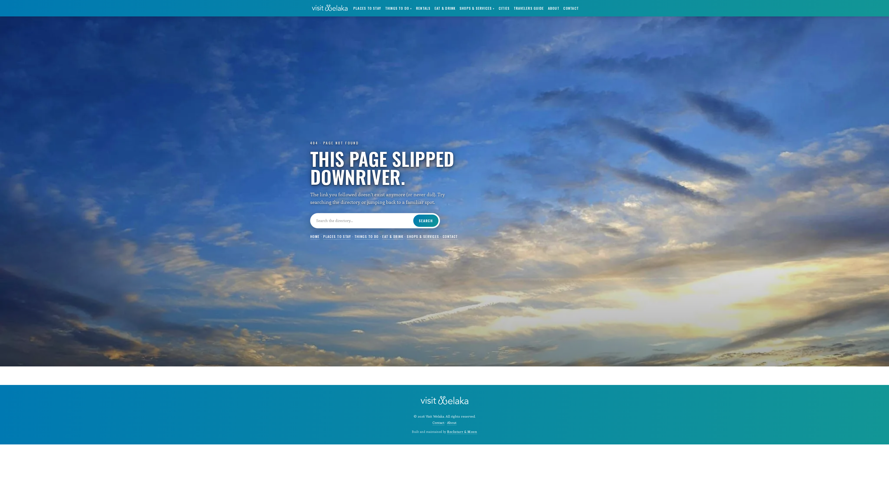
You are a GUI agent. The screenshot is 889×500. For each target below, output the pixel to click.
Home (315, 236)
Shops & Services (477, 8)
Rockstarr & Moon (462, 432)
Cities (504, 8)
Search (426, 220)
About (553, 8)
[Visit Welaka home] (329, 8)
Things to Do (398, 8)
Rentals (423, 8)
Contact (571, 8)
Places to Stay (367, 8)
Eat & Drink (445, 8)
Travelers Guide (529, 8)
